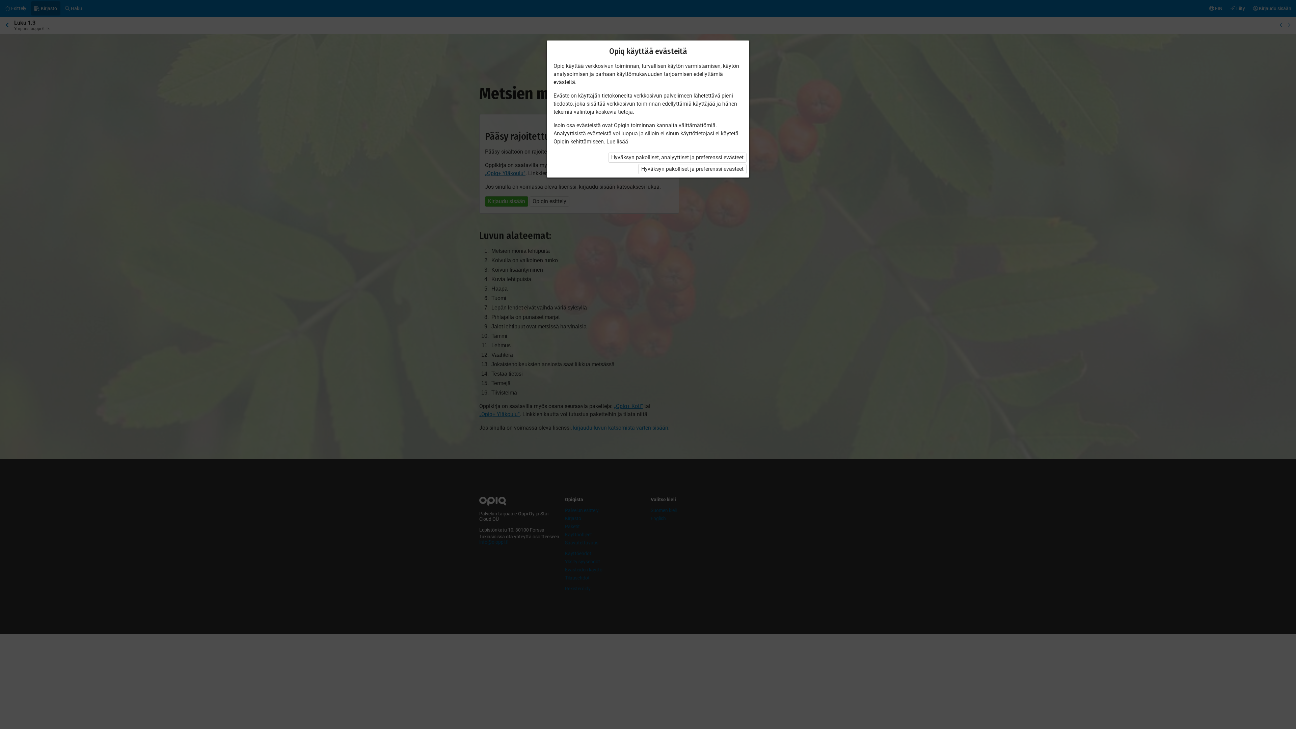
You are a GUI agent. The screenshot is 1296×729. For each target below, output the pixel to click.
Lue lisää (617, 141)
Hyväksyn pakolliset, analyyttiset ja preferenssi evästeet (677, 157)
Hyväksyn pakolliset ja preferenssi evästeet (692, 169)
